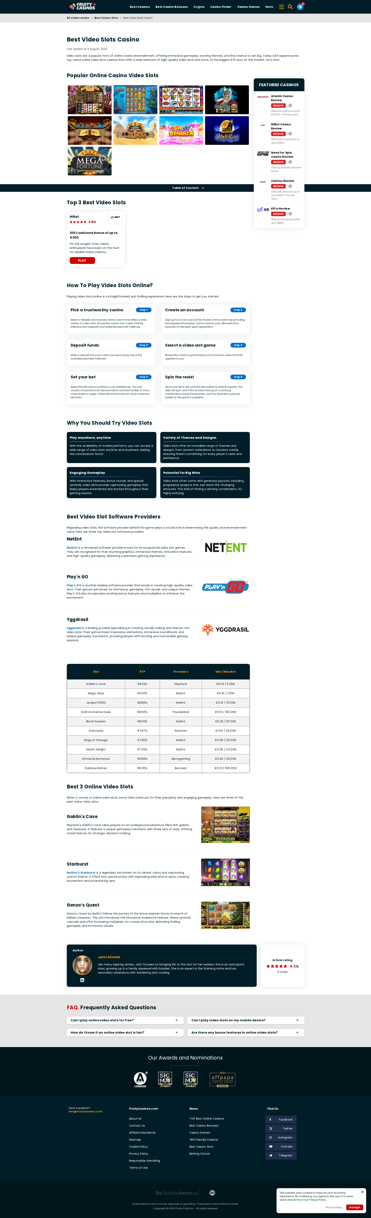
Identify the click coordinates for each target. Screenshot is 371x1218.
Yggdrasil (74, 628)
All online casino (78, 17)
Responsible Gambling (144, 1161)
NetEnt (72, 548)
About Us (135, 1119)
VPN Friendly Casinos (203, 1140)
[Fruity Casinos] (89, 6)
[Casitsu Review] (290, 186)
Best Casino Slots (106, 17)
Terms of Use (138, 1168)
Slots (269, 7)
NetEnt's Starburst (81, 873)
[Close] (362, 1192)
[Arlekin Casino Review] (290, 105)
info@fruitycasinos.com (85, 1111)
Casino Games (248, 7)
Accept (354, 1207)
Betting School (199, 1154)
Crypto (199, 7)
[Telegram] (300, 7)
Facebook (286, 1120)
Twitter (288, 1128)
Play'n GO (74, 585)
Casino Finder (221, 7)
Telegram (286, 1155)
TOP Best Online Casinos (206, 1119)
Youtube (287, 1146)
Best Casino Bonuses (172, 7)
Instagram (285, 1137)
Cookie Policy (138, 1147)
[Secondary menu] (281, 6)
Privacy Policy (138, 1154)
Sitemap (135, 1140)
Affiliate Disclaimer (142, 1133)
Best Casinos (140, 7)
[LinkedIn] (82, 980)
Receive (278, 105)
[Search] (290, 7)
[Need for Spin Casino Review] (290, 162)
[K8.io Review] (290, 213)
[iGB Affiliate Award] (141, 1079)
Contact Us (137, 1126)
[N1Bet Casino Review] (290, 133)
